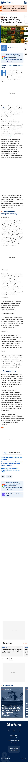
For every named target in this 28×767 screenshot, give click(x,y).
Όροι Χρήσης (14, 735)
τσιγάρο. (9, 136)
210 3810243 (13, 750)
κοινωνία (8, 685)
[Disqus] (14, 522)
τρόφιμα (9, 476)
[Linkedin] (26, 38)
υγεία (3, 476)
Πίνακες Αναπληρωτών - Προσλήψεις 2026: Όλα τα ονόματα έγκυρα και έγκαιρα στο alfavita (11, 463)
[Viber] (26, 44)
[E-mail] (26, 54)
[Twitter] (26, 33)
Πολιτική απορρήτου (14, 740)
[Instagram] (14, 730)
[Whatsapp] (26, 49)
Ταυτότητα (14, 742)
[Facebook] (26, 28)
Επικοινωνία (14, 738)
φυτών (3, 108)
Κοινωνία (3, 14)
